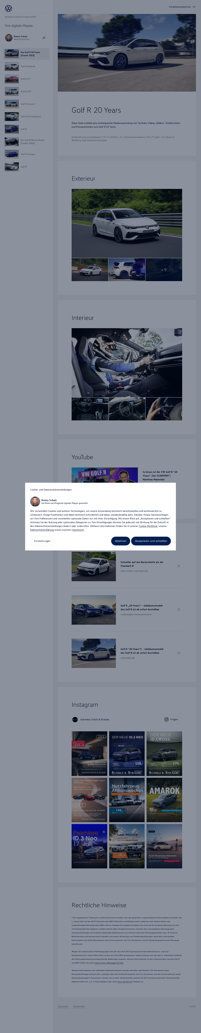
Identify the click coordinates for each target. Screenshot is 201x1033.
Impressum (78, 529)
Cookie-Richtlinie (148, 526)
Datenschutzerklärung (42, 529)
